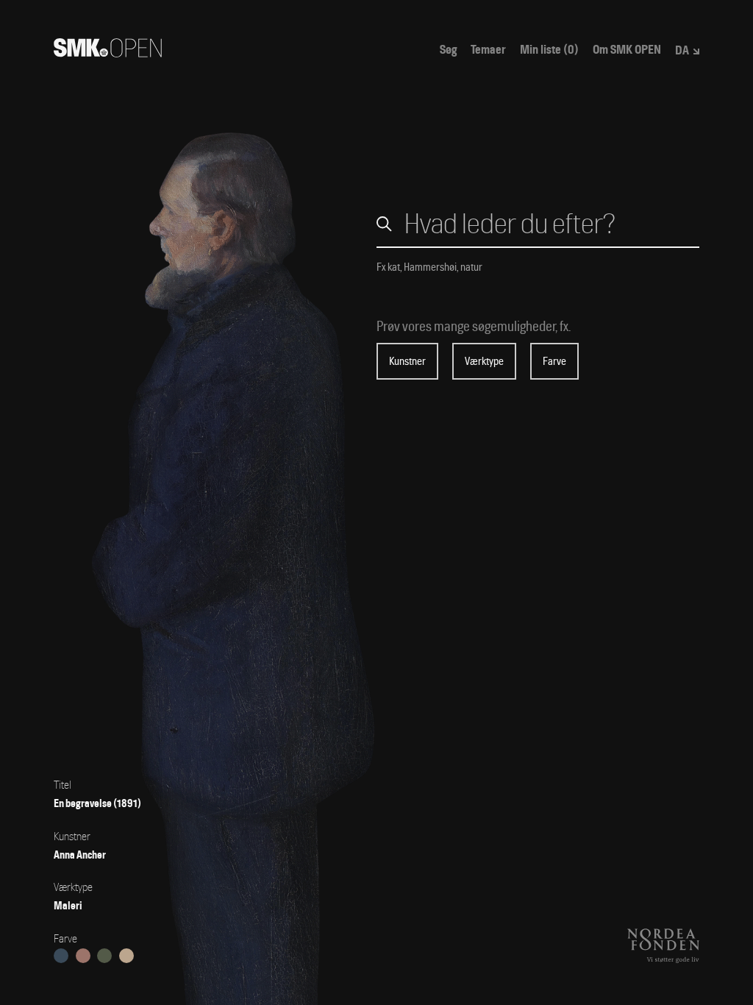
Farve (554, 361)
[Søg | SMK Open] (108, 52)
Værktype (484, 361)
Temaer (488, 50)
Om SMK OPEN (627, 50)
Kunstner (407, 361)
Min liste (549, 50)
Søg (448, 50)
